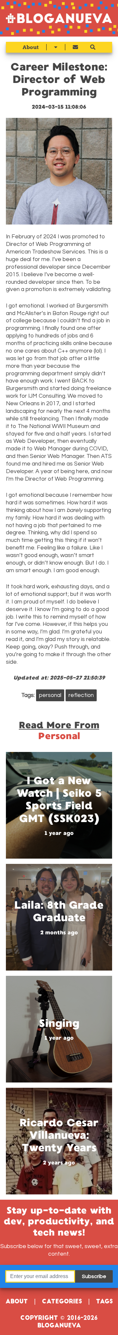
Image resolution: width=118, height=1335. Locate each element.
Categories (62, 1302)
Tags (104, 1302)
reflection (81, 695)
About (31, 47)
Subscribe (94, 1276)
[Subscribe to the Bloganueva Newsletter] (75, 47)
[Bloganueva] (59, 18)
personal (50, 695)
